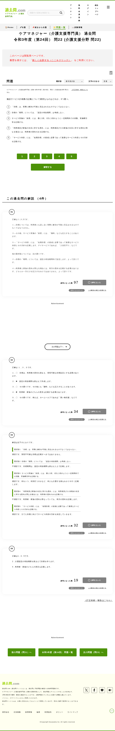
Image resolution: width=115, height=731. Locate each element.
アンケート (71, 11)
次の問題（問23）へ (93, 652)
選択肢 (59, 81)
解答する (48, 167)
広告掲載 (17, 712)
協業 (38, 712)
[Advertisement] (57, 321)
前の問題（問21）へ (22, 652)
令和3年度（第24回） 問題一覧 (57, 652)
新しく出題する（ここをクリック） (51, 60)
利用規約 (48, 712)
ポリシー (59, 712)
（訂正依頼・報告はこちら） (98, 600)
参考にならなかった (77, 290)
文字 (94, 81)
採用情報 (28, 712)
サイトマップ (72, 712)
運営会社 (5, 712)
